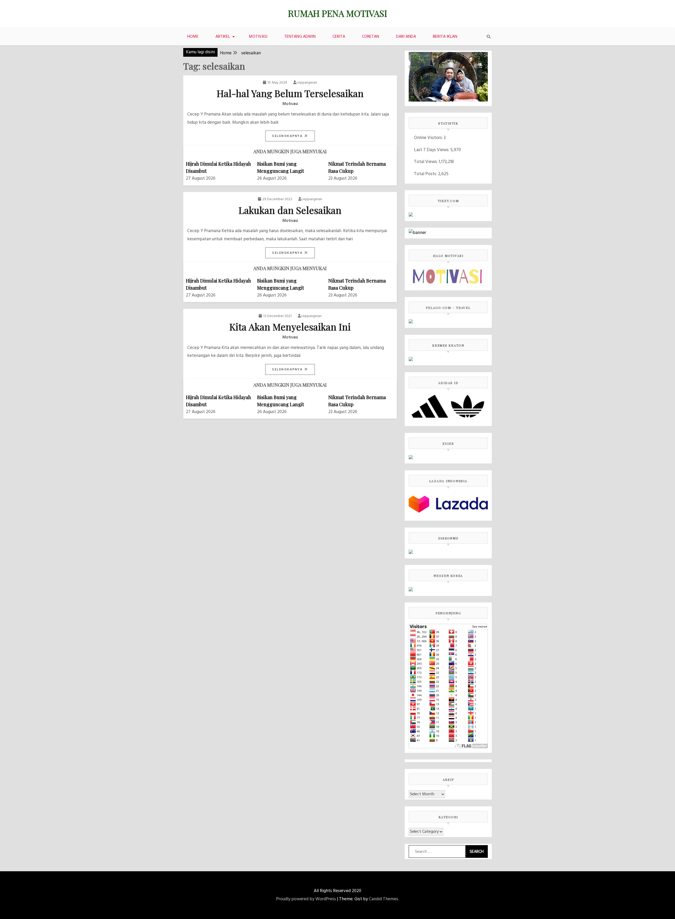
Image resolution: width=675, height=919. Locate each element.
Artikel (222, 36)
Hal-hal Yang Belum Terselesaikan (290, 93)
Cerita (338, 36)
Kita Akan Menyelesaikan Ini (290, 326)
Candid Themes (383, 899)
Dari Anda (406, 36)
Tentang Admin (300, 36)
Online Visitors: (429, 137)
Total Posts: (426, 174)
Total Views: (426, 161)
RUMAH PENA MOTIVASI (337, 13)
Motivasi (258, 36)
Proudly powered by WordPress (306, 899)
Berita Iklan (445, 36)
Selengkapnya (288, 136)
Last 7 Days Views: (432, 150)
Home (193, 36)
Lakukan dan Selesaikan (290, 210)
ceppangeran (306, 83)
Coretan (370, 36)
